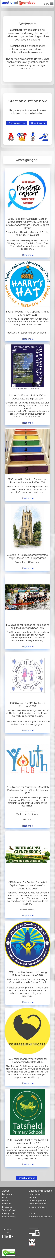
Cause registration (38, 1200)
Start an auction (17, 123)
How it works (38, 123)
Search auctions (26, 1178)
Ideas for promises (38, 1206)
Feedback (7, 1206)
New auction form (37, 1203)
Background (8, 1194)
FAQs (4, 1197)
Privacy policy (9, 1213)
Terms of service (10, 1210)
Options (6, 1200)
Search (32, 1197)
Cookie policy (9, 1216)
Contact (6, 1203)
